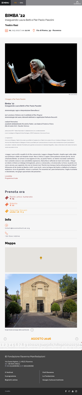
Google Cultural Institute (53, 380)
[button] (41, 258)
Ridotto (14, 204)
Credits (7, 391)
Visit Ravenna (48, 372)
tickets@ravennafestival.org (17, 228)
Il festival (9, 372)
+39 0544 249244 (12, 236)
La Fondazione (48, 376)
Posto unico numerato (21, 198)
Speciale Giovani (18, 211)
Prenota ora (15, 192)
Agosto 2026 (41, 338)
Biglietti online (11, 380)
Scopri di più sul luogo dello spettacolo (17, 330)
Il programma (10, 376)
